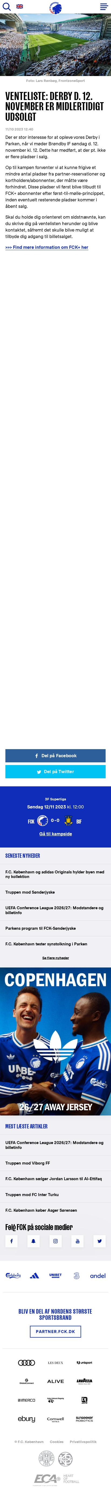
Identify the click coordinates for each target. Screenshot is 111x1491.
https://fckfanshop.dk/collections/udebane (50, 970)
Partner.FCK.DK (55, 1331)
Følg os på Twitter (99, 1241)
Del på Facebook (59, 755)
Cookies (57, 1442)
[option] (55, 44)
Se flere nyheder (55, 958)
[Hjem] (55, 8)
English (20, 6)
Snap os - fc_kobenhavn (33, 1241)
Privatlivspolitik (83, 1442)
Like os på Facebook (11, 1241)
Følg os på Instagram (56, 1241)
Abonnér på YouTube (77, 1241)
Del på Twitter (59, 771)
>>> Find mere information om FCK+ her (46, 247)
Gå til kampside (55, 833)
